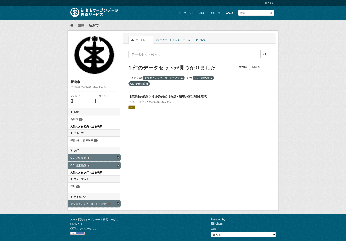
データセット (186, 13)
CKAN (217, 223)
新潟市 (94, 25)
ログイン (269, 3)
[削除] (182, 77)
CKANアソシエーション (83, 228)
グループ (215, 13)
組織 (202, 13)
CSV (132, 107)
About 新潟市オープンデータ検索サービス (94, 219)
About (229, 13)
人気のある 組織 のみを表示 (86, 126)
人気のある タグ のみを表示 (86, 172)
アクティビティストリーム (174, 40)
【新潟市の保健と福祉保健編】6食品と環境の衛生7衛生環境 (167, 96)
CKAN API (76, 224)
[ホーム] (71, 25)
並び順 (243, 67)
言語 (213, 229)
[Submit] (270, 12)
